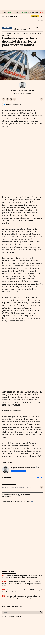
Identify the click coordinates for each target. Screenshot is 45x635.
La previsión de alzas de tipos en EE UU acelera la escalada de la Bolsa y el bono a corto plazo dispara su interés (22, 584)
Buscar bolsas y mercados (12, 607)
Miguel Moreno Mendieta (22, 91)
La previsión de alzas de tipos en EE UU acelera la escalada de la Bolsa (28, 28)
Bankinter (5, 487)
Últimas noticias (8, 572)
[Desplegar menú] (3, 16)
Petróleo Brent (34, 12)
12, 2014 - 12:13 (24, 93)
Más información (6, 496)
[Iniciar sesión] (41, 16)
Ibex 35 (5, 12)
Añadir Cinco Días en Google (13, 104)
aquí (32, 501)
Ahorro (29, 487)
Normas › (40, 477)
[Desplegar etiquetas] (41, 487)
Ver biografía (16, 471)
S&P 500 (18, 12)
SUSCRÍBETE (35, 16)
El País (40, 20)
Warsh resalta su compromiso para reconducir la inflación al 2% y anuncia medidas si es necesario (22, 577)
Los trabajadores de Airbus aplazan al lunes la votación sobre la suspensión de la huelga (21, 597)
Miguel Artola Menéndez (17, 487)
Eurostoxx (11, 616)
